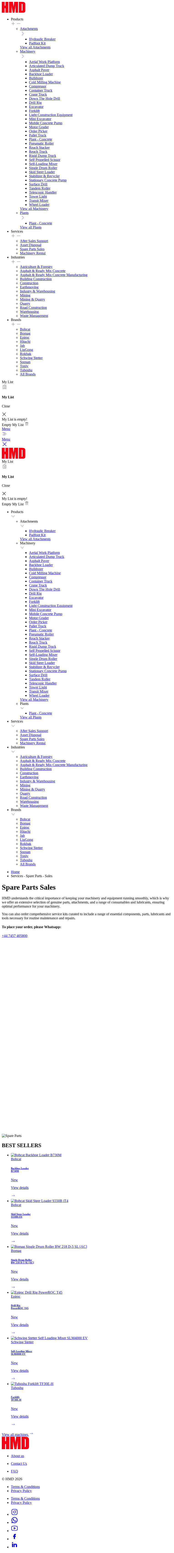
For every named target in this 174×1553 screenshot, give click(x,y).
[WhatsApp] (14, 1522)
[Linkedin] (14, 1547)
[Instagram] (14, 1514)
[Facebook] (14, 1539)
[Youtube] (14, 1531)
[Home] (13, 11)
